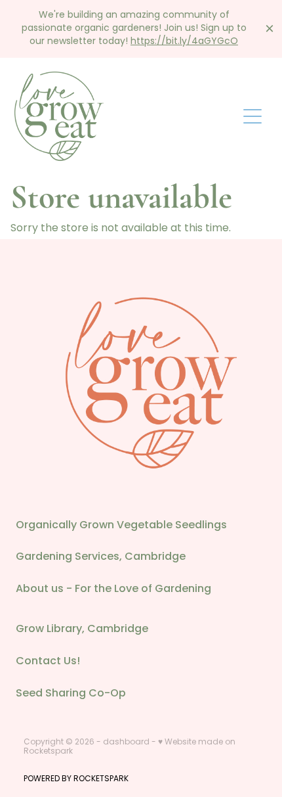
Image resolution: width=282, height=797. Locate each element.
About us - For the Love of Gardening (113, 589)
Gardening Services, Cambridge (101, 557)
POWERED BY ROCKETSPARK (76, 779)
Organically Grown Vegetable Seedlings (121, 525)
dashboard (126, 742)
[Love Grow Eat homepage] (125, 116)
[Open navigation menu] (252, 116)
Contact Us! (48, 661)
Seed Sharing (52, 693)
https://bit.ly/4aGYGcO (184, 41)
